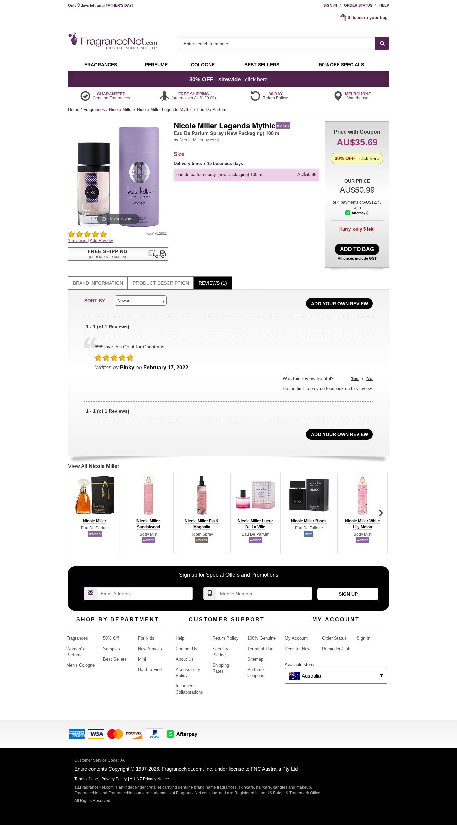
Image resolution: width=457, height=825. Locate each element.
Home (73, 109)
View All (93, 466)
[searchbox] (277, 43)
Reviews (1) (213, 283)
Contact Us (186, 648)
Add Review (101, 240)
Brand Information (98, 283)
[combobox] (284, 43)
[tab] (98, 283)
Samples (111, 648)
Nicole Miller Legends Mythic (165, 109)
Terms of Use (260, 648)
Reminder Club (336, 648)
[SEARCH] (382, 43)
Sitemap (255, 659)
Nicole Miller (121, 109)
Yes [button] (355, 378)
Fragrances (94, 109)
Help (384, 5)
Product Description (161, 283)
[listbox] (248, 171)
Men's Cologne (80, 665)
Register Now (297, 648)
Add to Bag (357, 249)
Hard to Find (150, 669)
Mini (142, 659)
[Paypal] (154, 733)
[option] (246, 175)
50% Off (111, 638)
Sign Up (348, 594)
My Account (296, 638)
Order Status (358, 5)
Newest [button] (124, 300)
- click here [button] (228, 79)
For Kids (146, 638)
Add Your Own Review (339, 303)
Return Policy (225, 638)
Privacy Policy (114, 779)
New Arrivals (150, 648)
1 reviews (78, 240)
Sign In (330, 5)
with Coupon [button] (357, 132)
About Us (185, 659)
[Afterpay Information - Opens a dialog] (357, 212)
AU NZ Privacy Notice (149, 779)
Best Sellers (115, 659)
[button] (118, 254)
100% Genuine (261, 638)
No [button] (369, 378)
